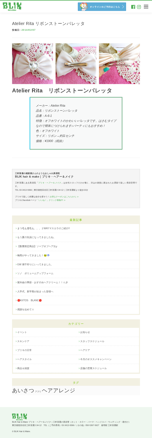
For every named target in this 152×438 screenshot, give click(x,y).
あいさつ (23, 390)
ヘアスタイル (24, 359)
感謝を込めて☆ (25, 309)
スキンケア (23, 341)
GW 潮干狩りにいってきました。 (35, 264)
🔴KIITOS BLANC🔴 (29, 300)
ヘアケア (85, 350)
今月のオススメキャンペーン (96, 359)
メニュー (146, 6)
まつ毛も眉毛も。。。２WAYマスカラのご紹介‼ (43, 228)
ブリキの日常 (24, 350)
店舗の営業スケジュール (93, 368)
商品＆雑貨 (23, 368)
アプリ (38, 391)
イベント (22, 332)
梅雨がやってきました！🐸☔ (33, 255)
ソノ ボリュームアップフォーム (35, 273)
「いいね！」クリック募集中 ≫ (51, 200)
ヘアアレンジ (58, 390)
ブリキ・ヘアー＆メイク (49, 183)
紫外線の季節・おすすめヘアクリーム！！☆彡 (42, 282)
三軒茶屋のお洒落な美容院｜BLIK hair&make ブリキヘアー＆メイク (13, 6)
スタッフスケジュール (92, 341)
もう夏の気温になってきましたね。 (36, 237)
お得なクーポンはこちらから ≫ (64, 196)
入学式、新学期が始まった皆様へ (35, 291)
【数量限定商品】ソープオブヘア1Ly (37, 246)
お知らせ (85, 332)
